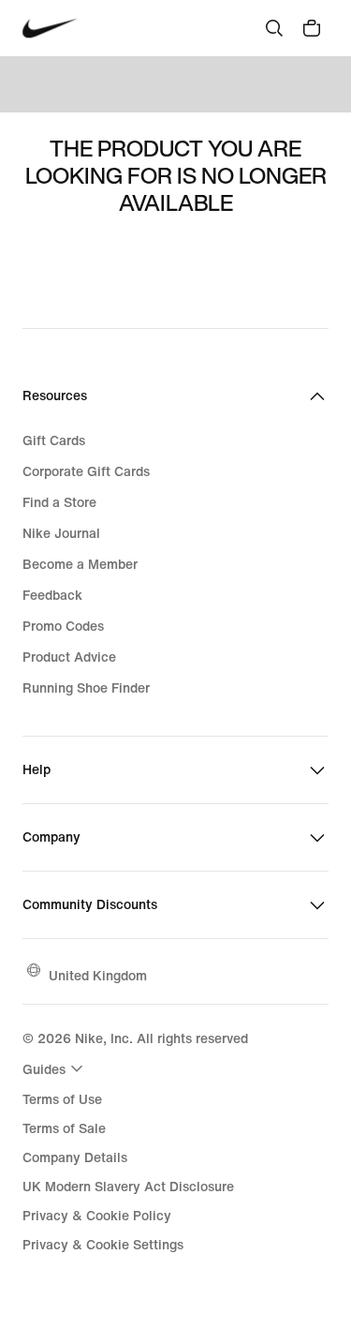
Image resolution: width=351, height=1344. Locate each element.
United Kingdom (98, 975)
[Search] (274, 28)
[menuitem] (55, 1068)
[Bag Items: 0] (312, 28)
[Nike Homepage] (50, 28)
